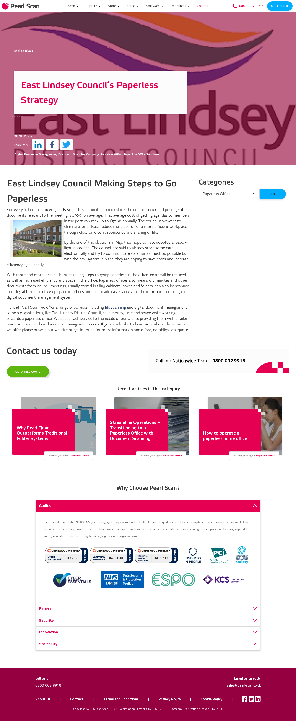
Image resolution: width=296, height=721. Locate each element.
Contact (76, 699)
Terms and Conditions (121, 699)
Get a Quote (280, 6)
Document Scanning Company (78, 154)
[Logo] (21, 6)
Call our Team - (200, 361)
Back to (23, 50)
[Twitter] (251, 700)
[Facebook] (245, 700)
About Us (42, 699)
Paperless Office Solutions (141, 154)
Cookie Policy (211, 699)
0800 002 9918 (48, 685)
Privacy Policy (169, 699)
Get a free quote (28, 371)
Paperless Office (111, 154)
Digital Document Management (35, 154)
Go (272, 194)
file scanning (115, 307)
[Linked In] (258, 700)
